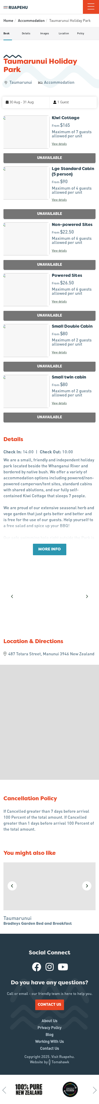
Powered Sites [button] (67, 276)
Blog (49, 1034)
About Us (49, 1020)
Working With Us (49, 1041)
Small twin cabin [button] (69, 377)
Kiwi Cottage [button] (65, 118)
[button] (26, 102)
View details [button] (59, 144)
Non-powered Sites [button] (72, 225)
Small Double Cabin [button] (72, 327)
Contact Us (49, 1005)
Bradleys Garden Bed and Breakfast (37, 924)
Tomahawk (60, 1061)
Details (26, 33)
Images (44, 33)
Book (6, 33)
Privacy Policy (49, 1027)
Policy (80, 33)
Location (64, 33)
